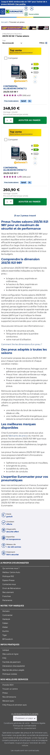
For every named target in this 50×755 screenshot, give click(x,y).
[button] (43, 43)
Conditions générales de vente (16, 723)
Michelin (6, 611)
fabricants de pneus (18, 436)
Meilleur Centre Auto (11, 572)
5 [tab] (32, 27)
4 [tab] (28, 27)
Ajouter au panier (29, 120)
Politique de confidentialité (24, 726)
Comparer (13, 58)
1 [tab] (18, 27)
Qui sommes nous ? (10, 568)
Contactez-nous (9, 584)
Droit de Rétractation (11, 588)
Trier (4, 41)
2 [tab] (21, 27)
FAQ (4, 658)
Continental (7, 615)
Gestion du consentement (25, 728)
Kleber (5, 627)
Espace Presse (8, 580)
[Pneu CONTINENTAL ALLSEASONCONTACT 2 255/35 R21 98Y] (21, 71)
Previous (3, 28)
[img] (35, 77)
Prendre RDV (8, 685)
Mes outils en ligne (10, 654)
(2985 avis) (26, 95)
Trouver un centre (10, 689)
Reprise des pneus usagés (13, 670)
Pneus (5, 693)
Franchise (6, 596)
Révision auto (8, 701)
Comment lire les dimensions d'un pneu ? (21, 344)
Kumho (5, 631)
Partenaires (7, 600)
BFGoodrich (7, 639)
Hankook (6, 619)
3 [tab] (25, 27)
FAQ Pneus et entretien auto (14, 705)
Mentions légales (38, 723)
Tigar (4, 635)
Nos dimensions (9, 697)
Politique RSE (8, 576)
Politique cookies (9, 674)
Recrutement (8, 592)
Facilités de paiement (11, 662)
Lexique (5, 650)
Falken (5, 623)
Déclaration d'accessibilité (13, 666)
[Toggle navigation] (2, 11)
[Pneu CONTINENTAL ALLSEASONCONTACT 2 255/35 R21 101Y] (21, 153)
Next (47, 28)
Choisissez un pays (24, 718)
